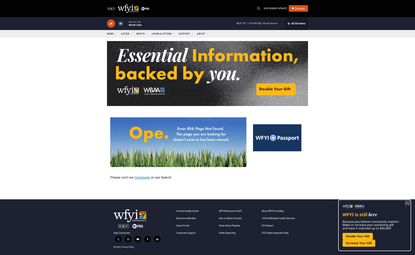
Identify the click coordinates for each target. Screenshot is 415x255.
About (201, 33)
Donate (300, 8)
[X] (407, 203)
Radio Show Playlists (229, 225)
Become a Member (186, 218)
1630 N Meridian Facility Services (278, 218)
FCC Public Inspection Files (275, 233)
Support (184, 33)
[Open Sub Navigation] (116, 33)
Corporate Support (186, 233)
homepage (142, 177)
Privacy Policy (128, 247)
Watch (140, 33)
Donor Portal (182, 225)
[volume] (121, 23)
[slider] (125, 23)
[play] (111, 23)
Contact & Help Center (187, 211)
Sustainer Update (275, 8)
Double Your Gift (358, 236)
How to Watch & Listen (230, 218)
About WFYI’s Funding (273, 211)
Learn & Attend (162, 33)
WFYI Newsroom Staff (230, 211)
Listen (125, 33)
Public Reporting (227, 233)
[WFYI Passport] (277, 137)
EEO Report (267, 225)
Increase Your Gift (359, 243)
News (110, 33)
